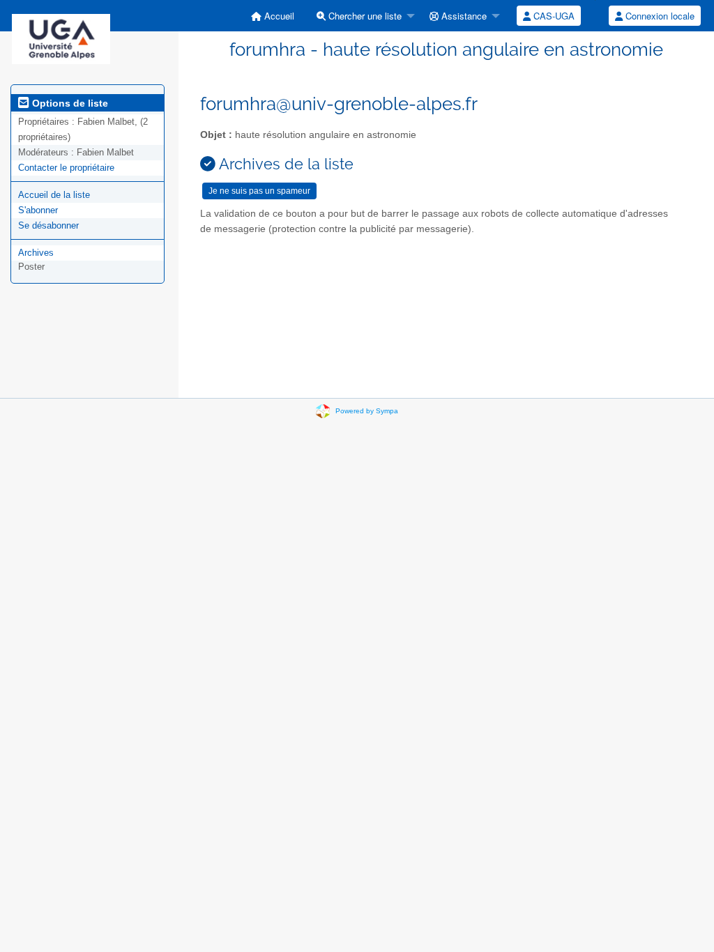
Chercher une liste (364, 15)
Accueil (277, 15)
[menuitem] (272, 15)
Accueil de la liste (54, 195)
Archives (36, 252)
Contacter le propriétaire (66, 167)
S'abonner (38, 210)
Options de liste (68, 103)
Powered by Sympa (366, 411)
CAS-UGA (553, 15)
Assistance (463, 15)
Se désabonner (48, 225)
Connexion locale (658, 15)
